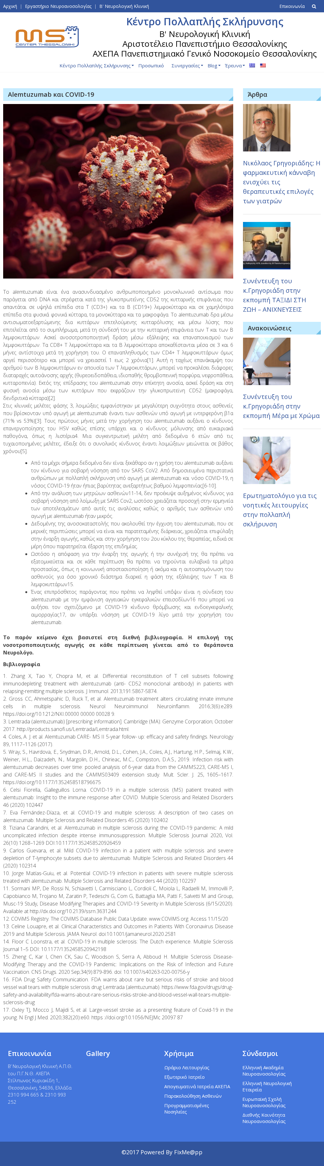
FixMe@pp (188, 1152)
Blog (212, 65)
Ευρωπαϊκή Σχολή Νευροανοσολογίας (264, 1102)
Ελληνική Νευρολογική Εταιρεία (267, 1086)
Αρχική (10, 6)
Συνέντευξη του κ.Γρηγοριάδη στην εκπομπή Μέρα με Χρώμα (281, 406)
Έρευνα (233, 65)
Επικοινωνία (292, 6)
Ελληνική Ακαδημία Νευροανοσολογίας (264, 1070)
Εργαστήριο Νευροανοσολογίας (58, 6)
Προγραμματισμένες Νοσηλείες (186, 1108)
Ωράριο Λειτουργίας (186, 1067)
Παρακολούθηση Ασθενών (193, 1096)
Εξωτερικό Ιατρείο (184, 1077)
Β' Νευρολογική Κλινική (124, 6)
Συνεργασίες (185, 65)
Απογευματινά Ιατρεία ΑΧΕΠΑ (197, 1086)
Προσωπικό (151, 65)
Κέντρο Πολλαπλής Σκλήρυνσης (95, 65)
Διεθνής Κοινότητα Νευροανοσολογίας (264, 1118)
